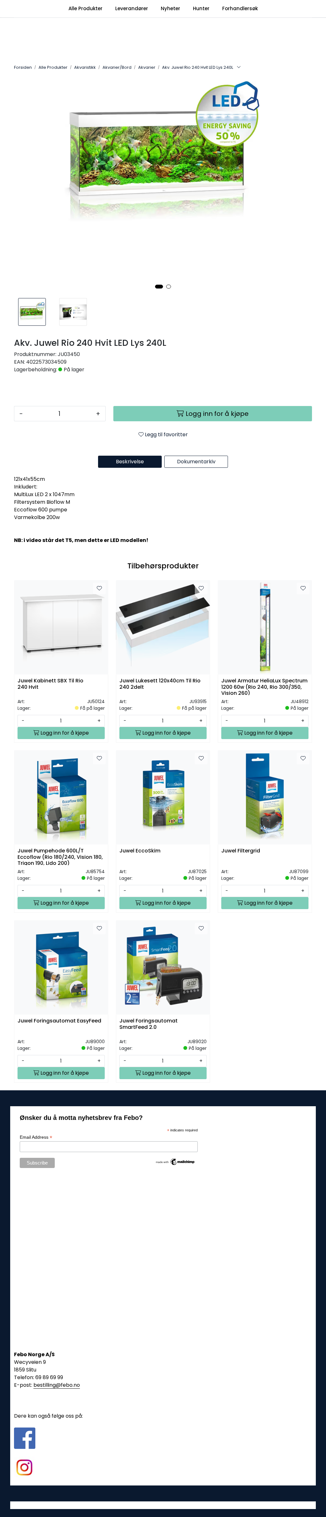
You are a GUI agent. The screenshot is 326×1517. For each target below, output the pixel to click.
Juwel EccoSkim (139, 851)
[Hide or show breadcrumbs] (238, 67)
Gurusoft (163, 1505)
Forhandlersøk (240, 8)
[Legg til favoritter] (99, 588)
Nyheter (170, 8)
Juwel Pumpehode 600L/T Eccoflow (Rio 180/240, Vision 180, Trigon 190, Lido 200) (60, 856)
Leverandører (131, 8)
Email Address (36, 1137)
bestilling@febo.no (56, 1385)
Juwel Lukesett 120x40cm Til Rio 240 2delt (160, 684)
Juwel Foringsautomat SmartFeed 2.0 (148, 1024)
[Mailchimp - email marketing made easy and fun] (175, 1161)
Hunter (201, 8)
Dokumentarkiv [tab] (196, 461)
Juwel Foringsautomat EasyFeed (59, 1021)
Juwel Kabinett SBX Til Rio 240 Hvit (50, 684)
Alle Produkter (85, 8)
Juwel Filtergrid (240, 851)
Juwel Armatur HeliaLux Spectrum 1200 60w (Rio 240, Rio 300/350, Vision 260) (264, 686)
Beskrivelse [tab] (130, 461)
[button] (159, 286)
